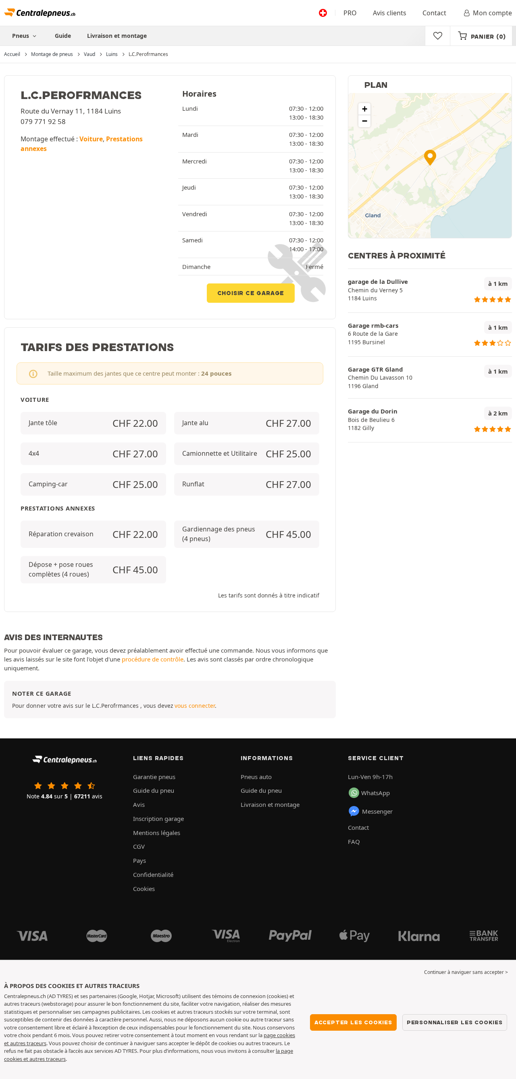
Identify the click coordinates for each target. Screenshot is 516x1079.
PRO (350, 12)
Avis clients (389, 12)
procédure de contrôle (152, 659)
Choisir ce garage (251, 293)
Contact (434, 12)
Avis (139, 804)
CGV (139, 846)
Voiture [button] (91, 138)
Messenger (377, 811)
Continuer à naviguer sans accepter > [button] (466, 972)
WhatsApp (375, 793)
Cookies (144, 889)
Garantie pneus (154, 777)
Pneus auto (256, 777)
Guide (63, 35)
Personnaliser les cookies (455, 1022)
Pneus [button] (21, 35)
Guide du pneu (153, 790)
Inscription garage (158, 818)
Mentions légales (156, 833)
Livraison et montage (117, 35)
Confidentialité (153, 874)
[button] (430, 157)
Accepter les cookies (353, 1022)
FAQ (354, 841)
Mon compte (492, 12)
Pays (139, 860)
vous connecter (195, 705)
